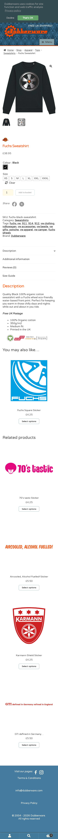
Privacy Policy (29, 803)
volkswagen (10, 226)
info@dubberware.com (29, 790)
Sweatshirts (9, 53)
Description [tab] (9, 250)
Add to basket (25, 192)
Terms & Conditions (29, 778)
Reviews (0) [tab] (9, 267)
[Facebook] (35, 771)
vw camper (40, 229)
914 (30, 223)
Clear (12, 182)
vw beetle (42, 226)
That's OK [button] (28, 18)
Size (5, 174)
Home (10, 50)
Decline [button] (10, 18)
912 (37, 223)
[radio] (5, 167)
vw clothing (47, 223)
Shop (19, 50)
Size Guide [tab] (9, 275)
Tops (37, 50)
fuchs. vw (15, 223)
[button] (50, 66)
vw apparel (26, 229)
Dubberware (18, 236)
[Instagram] (41, 771)
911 (24, 223)
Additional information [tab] (16, 259)
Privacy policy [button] (13, 10)
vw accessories (26, 226)
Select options (29, 421)
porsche (14, 229)
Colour (7, 162)
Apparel (28, 50)
